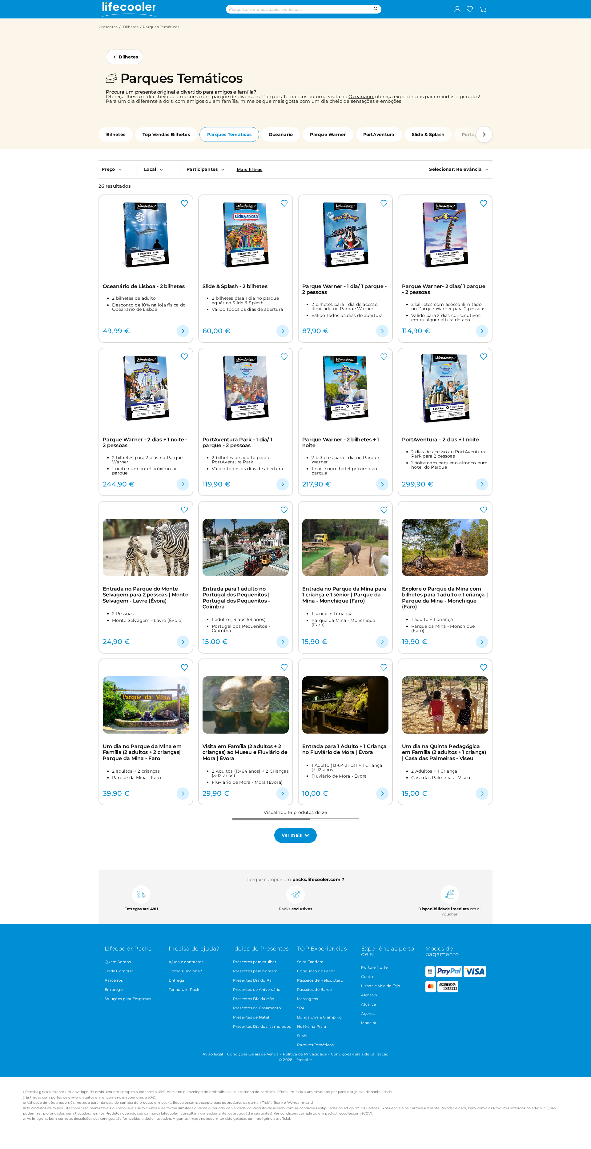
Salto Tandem (310, 961)
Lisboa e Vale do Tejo (380, 985)
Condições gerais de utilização (360, 1054)
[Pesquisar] (376, 9)
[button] (484, 134)
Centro (368, 976)
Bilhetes (131, 27)
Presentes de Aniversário (257, 989)
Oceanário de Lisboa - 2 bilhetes (144, 286)
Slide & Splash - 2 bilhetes (235, 286)
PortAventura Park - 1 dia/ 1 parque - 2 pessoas (237, 442)
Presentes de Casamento (257, 1008)
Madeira (368, 1022)
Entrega (176, 980)
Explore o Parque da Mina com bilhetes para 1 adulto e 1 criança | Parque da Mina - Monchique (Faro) (445, 598)
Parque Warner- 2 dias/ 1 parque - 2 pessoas (443, 289)
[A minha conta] (457, 9)
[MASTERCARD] (430, 991)
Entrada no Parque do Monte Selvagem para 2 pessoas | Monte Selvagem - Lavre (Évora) (145, 595)
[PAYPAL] (449, 975)
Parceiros (114, 980)
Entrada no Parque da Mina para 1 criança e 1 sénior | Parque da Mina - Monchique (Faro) (344, 595)
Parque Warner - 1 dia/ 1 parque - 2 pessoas (344, 289)
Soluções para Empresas (128, 998)
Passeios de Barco (314, 989)
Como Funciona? (185, 971)
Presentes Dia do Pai (253, 980)
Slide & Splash (428, 134)
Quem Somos (118, 961)
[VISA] (475, 975)
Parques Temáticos (229, 134)
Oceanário (360, 96)
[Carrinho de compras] (482, 9)
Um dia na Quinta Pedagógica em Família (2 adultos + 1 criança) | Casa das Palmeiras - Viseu (444, 752)
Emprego (114, 989)
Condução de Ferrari (316, 971)
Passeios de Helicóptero (320, 980)
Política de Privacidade (305, 1054)
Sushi (302, 1035)
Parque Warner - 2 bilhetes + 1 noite (340, 442)
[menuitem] (118, 169)
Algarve (368, 1004)
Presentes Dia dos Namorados (262, 1026)
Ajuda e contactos (186, 961)
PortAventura (379, 134)
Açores (368, 1013)
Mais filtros (250, 169)
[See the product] (183, 331)
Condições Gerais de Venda (253, 1054)
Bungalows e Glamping (319, 1017)
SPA (301, 1008)
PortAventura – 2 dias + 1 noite (440, 439)
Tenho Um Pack (184, 989)
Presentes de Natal (251, 1017)
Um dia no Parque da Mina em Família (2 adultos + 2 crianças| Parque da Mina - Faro (142, 752)
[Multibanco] (430, 975)
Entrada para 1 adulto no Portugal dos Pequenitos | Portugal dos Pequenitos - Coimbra (236, 598)
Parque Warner (328, 134)
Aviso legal (213, 1054)
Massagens (307, 998)
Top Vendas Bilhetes (166, 134)
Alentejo (369, 995)
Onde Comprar (119, 971)
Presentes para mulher (254, 961)
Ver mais (292, 835)
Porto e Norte (374, 967)
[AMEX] (447, 991)
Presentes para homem (255, 971)
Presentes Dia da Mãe (253, 998)
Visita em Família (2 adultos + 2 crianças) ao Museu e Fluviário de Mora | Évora (245, 752)
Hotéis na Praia (311, 1026)
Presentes (108, 27)
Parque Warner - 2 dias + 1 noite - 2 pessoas (145, 442)
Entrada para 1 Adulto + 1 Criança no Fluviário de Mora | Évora (344, 749)
